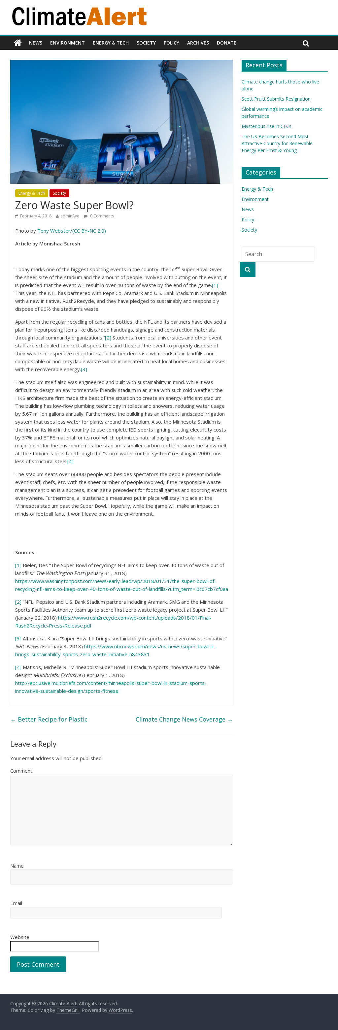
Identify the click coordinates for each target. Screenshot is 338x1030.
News (35, 43)
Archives (198, 43)
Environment (67, 43)
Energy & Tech (111, 43)
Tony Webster (53, 230)
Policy (171, 43)
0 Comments (101, 216)
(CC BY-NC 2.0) (89, 230)
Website (19, 937)
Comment (21, 770)
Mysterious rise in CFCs (266, 126)
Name (17, 865)
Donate (226, 43)
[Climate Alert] (17, 43)
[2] (108, 337)
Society (146, 43)
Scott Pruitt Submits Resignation (276, 99)
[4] (70, 461)
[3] (84, 369)
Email (16, 903)
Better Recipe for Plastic (48, 719)
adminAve (69, 216)
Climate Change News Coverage (184, 719)
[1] (215, 285)
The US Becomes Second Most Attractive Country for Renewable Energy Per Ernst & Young (277, 143)
